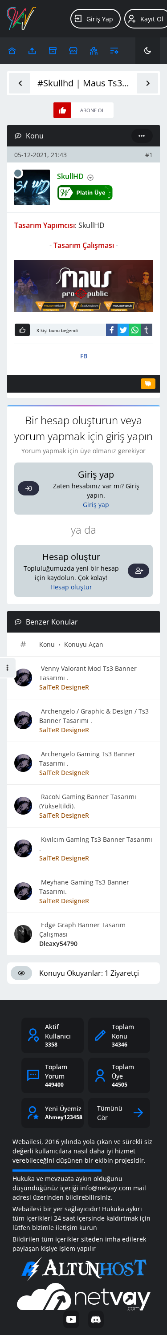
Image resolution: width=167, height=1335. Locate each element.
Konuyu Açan (83, 644)
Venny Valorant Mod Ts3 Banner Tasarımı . (88, 673)
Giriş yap (96, 504)
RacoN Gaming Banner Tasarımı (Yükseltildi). (87, 801)
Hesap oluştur (71, 587)
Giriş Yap (99, 19)
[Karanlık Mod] (147, 50)
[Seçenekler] (142, 136)
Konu (47, 644)
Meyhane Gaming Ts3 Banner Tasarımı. (84, 887)
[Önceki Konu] (19, 83)
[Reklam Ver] (73, 50)
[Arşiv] (52, 50)
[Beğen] (22, 330)
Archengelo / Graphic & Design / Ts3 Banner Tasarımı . (94, 716)
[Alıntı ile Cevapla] (148, 384)
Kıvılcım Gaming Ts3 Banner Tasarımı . (95, 844)
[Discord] (96, 1319)
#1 (149, 154)
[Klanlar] (93, 50)
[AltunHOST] (84, 1269)
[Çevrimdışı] (17, 173)
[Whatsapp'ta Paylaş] (135, 330)
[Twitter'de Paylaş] (123, 330)
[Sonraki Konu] (147, 83)
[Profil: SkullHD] (32, 187)
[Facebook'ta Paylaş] (112, 330)
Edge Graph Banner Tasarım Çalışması (82, 929)
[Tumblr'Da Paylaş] (146, 330)
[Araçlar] (114, 50)
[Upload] (11, 50)
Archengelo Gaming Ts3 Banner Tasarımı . (87, 758)
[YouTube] (71, 1319)
